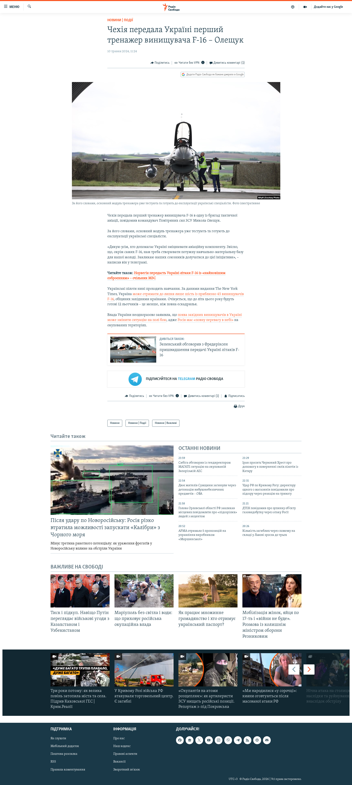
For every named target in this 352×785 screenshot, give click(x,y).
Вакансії (119, 761)
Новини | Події (120, 20)
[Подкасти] (293, 7)
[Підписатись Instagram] (218, 740)
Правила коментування (68, 769)
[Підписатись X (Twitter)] (199, 740)
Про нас (119, 738)
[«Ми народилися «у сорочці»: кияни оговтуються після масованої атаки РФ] (271, 669)
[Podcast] (257, 740)
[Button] (160, 63)
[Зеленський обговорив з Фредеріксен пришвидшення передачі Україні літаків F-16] (133, 350)
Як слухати (58, 738)
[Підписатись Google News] (189, 740)
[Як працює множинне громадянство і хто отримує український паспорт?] (208, 590)
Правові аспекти (125, 754)
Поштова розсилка (64, 754)
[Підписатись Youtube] (209, 740)
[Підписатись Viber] (228, 740)
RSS (53, 761)
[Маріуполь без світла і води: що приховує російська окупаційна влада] (144, 590)
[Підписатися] (267, 740)
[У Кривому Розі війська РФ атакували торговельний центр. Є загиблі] (144, 669)
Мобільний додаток (65, 746)
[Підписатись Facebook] (180, 740)
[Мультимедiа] (305, 7)
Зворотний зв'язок (126, 769)
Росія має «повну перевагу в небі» (205, 320)
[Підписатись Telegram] (238, 740)
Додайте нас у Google (328, 7)
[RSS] (247, 740)
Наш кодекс (122, 746)
